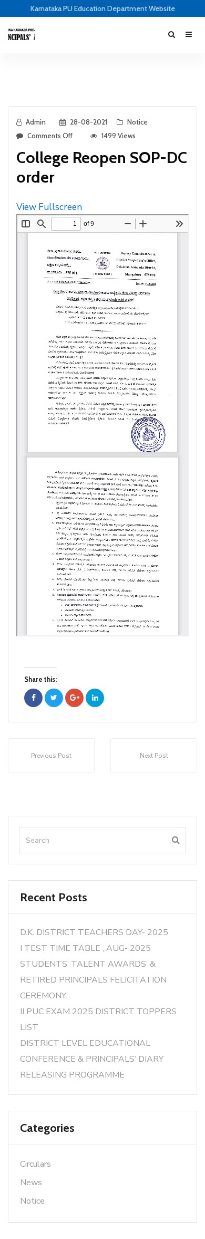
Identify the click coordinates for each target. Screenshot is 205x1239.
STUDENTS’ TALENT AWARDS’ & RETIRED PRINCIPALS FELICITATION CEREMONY (93, 980)
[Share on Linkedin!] (95, 698)
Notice (137, 122)
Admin (36, 122)
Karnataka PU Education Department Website (102, 8)
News (31, 1182)
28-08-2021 (88, 122)
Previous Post (51, 755)
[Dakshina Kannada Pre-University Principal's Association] (21, 35)
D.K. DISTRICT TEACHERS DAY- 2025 (94, 932)
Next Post (154, 755)
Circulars (35, 1164)
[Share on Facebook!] (33, 698)
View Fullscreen (49, 207)
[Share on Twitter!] (54, 698)
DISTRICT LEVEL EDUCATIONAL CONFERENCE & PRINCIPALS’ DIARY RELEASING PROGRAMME (91, 1059)
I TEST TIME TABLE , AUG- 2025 (85, 948)
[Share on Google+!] (74, 698)
